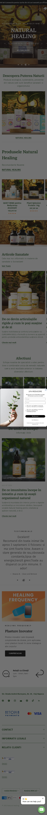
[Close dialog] (45, 390)
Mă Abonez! (35, 416)
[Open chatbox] (41, 809)
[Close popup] (42, 798)
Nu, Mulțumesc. (35, 419)
